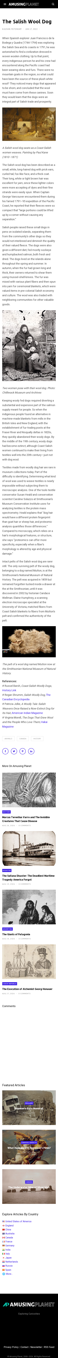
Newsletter (36, 1347)
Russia (8, 1265)
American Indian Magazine (27, 712)
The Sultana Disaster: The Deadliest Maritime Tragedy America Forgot (28, 877)
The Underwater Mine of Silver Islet (29, 1187)
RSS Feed (49, 1347)
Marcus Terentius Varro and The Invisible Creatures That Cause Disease (26, 819)
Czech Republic (10, 984)
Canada (22, 739)
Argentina (7, 929)
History (37, 739)
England (29, 1103)
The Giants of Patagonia (16, 934)
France (8, 1241)
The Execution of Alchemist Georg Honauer (27, 988)
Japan (8, 1257)
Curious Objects (29, 1143)
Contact (24, 1347)
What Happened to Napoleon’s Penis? (29, 1147)
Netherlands (11, 1261)
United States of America (18, 1221)
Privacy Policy (11, 1347)
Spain (8, 1269)
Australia (9, 1233)
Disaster (7, 870)
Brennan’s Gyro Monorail (29, 1108)
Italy (7, 1253)
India (7, 1249)
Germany (9, 1245)
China (8, 1229)
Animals (8, 739)
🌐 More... (7, 1273)
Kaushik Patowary (12, 29)
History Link (9, 690)
